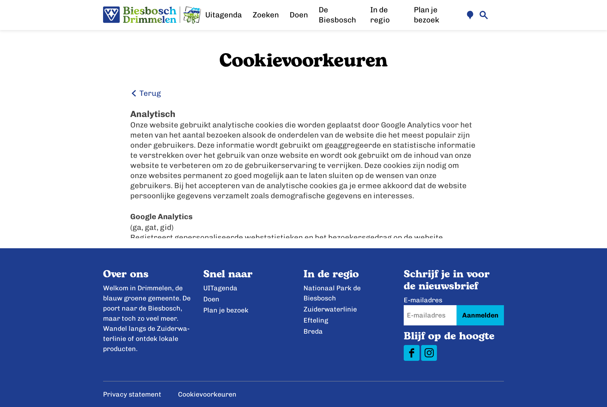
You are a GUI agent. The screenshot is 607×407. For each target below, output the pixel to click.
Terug (149, 93)
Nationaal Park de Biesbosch (332, 293)
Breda (313, 331)
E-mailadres (423, 300)
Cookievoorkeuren (207, 394)
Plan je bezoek (225, 310)
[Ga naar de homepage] (152, 15)
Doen (211, 299)
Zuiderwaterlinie (330, 309)
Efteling (316, 320)
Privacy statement (132, 394)
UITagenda (220, 288)
